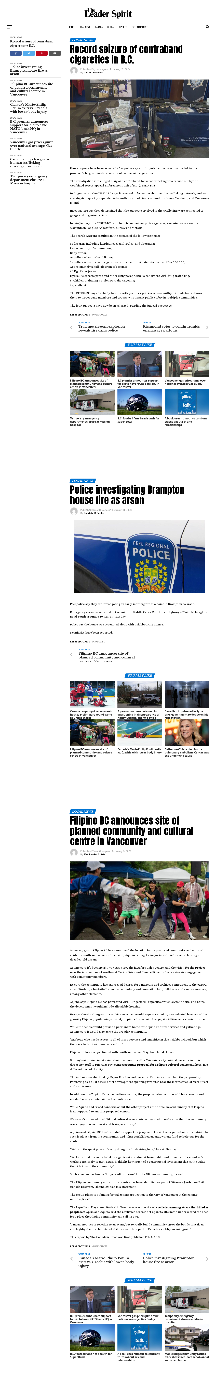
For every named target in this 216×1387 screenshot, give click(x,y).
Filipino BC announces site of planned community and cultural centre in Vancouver (31, 89)
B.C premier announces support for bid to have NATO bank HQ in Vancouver (29, 127)
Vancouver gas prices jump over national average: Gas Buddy (31, 145)
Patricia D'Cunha (94, 483)
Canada (99, 27)
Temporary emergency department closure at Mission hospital (28, 180)
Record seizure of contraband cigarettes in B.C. (32, 43)
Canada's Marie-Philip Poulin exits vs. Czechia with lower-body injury (28, 108)
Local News (84, 27)
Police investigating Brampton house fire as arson (29, 70)
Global (111, 27)
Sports (123, 27)
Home (71, 27)
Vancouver (100, 315)
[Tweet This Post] (29, 53)
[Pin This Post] (42, 53)
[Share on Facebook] (16, 53)
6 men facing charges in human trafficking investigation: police (29, 163)
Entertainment (140, 27)
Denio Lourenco (93, 72)
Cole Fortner (91, 1360)
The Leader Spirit (94, 795)
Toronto (99, 612)
